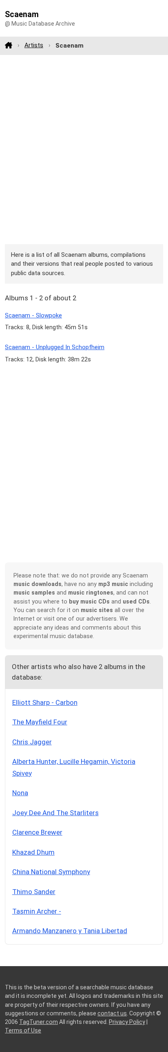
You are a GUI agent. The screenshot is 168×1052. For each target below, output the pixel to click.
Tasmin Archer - (36, 911)
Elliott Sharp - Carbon (44, 702)
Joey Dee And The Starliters (55, 813)
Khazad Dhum (33, 852)
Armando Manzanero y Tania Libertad (69, 931)
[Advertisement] (84, 149)
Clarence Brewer (37, 832)
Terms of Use (23, 1030)
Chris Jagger (32, 742)
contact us (112, 1013)
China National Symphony (51, 872)
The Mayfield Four (39, 722)
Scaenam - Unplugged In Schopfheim (54, 347)
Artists (33, 45)
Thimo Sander (33, 892)
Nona (20, 793)
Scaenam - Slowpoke (33, 315)
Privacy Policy (127, 1022)
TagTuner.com (38, 1022)
